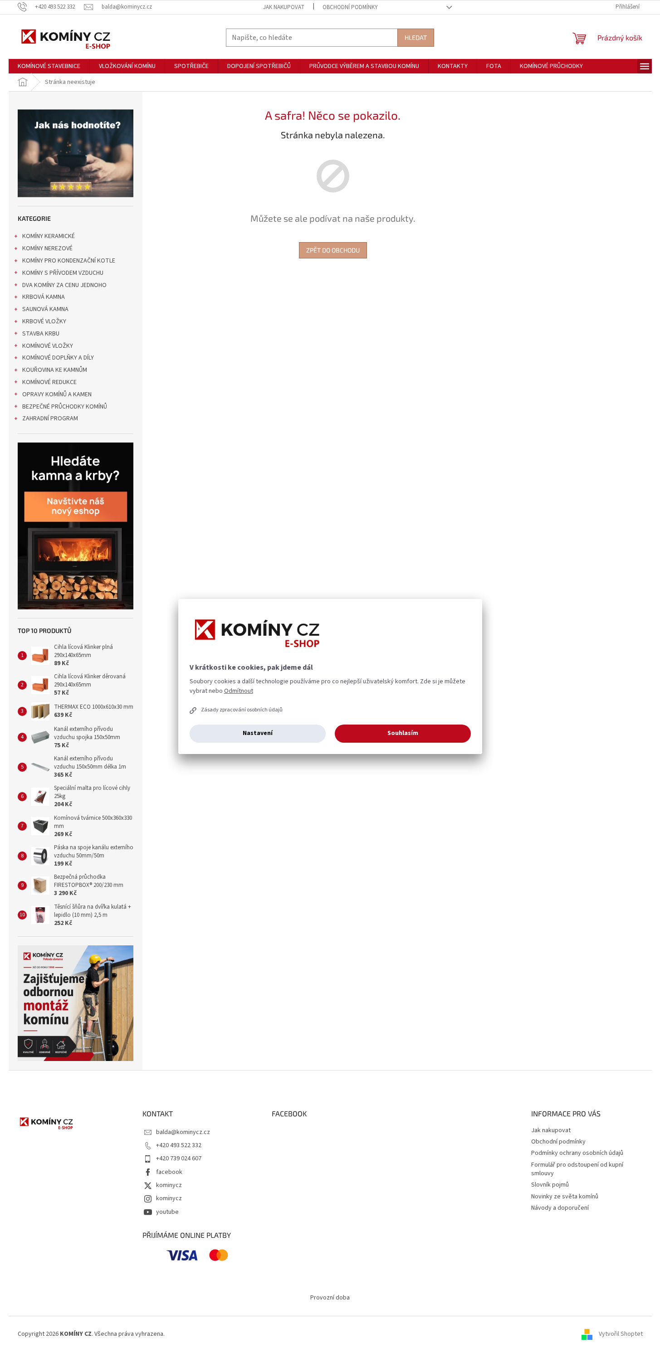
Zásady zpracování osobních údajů (242, 710)
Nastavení (258, 733)
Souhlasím (402, 733)
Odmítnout (238, 691)
